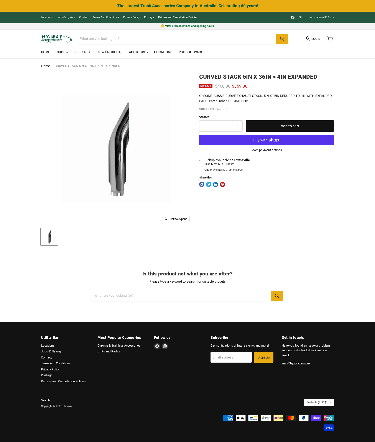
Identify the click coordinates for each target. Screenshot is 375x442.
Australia (320, 17)
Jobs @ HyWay (66, 17)
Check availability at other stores (223, 169)
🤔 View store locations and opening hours (187, 26)
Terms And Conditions (106, 17)
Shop (61, 52)
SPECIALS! (82, 52)
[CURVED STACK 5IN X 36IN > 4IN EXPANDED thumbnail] (49, 236)
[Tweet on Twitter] (208, 184)
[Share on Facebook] (201, 184)
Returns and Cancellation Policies (177, 17)
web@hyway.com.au (296, 363)
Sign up (263, 357)
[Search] (282, 39)
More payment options (267, 150)
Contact (84, 17)
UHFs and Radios (109, 351)
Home (45, 52)
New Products (110, 52)
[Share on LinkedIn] (215, 184)
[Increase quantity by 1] (237, 125)
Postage (149, 17)
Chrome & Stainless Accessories (118, 345)
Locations (47, 17)
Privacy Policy (131, 17)
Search (45, 400)
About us (137, 52)
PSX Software (191, 52)
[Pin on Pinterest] (222, 184)
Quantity (204, 116)
